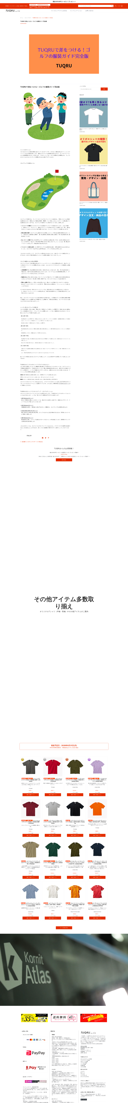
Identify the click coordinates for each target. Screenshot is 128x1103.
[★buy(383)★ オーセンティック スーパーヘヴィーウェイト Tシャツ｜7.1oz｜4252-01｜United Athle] (75, 849)
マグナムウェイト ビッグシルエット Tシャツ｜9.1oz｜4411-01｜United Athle (30, 905)
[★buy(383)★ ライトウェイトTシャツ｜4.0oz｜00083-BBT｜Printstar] (30, 808)
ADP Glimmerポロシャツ (27, 398)
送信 (104, 89)
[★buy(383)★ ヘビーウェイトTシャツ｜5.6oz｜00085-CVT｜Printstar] (52, 766)
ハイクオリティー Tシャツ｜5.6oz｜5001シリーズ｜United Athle (97, 780)
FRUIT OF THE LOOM (75, 911)
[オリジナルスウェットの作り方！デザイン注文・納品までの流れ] (94, 223)
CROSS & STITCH (97, 911)
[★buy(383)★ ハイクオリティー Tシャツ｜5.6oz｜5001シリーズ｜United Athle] (97, 766)
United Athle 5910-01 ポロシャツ (29, 410)
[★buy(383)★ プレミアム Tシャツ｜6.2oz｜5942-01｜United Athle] (52, 849)
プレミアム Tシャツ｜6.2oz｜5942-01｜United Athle (52, 863)
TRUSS (52, 910)
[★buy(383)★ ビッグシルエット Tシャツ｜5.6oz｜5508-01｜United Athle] (75, 766)
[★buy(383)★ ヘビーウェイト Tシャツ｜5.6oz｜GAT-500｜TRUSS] (52, 891)
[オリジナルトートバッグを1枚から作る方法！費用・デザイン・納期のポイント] (94, 186)
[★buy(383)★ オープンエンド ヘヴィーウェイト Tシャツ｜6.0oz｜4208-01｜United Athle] (97, 849)
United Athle (75, 787)
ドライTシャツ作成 (85, 1060)
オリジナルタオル (85, 1076)
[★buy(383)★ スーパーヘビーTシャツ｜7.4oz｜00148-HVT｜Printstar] (97, 808)
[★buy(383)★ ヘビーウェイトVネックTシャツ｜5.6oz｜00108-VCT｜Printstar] (52, 808)
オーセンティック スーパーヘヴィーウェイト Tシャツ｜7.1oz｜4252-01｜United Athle (75, 863)
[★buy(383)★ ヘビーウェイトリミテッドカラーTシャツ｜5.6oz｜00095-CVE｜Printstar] (30, 849)
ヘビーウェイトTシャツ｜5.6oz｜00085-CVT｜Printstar (53, 780)
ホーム (21, 17)
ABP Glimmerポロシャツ (27, 417)
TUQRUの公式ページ (65, 383)
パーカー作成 (84, 1062)
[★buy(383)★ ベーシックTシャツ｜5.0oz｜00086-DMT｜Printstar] (30, 766)
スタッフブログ (28, 17)
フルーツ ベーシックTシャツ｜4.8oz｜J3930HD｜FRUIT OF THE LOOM (75, 905)
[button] (117, 6)
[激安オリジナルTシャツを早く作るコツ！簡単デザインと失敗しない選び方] (94, 112)
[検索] (112, 6)
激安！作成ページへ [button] (31, 794)
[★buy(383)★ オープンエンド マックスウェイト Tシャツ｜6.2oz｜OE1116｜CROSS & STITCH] (97, 891)
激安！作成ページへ (75, 794)
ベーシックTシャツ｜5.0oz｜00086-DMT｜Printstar (30, 780)
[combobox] (94, 6)
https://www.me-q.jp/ (87, 1095)
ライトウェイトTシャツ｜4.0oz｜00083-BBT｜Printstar (31, 822)
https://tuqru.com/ (90, 1082)
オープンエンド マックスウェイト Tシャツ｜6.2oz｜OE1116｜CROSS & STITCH (97, 905)
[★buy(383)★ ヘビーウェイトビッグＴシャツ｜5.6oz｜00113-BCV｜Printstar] (75, 808)
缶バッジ (83, 1072)
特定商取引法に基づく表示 (87, 1047)
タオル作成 (83, 1066)
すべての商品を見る (64, 927)
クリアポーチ (84, 1075)
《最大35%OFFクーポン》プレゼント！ (64, 1)
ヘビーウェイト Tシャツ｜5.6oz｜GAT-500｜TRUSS (53, 904)
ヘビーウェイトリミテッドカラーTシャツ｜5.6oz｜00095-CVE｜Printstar (30, 863)
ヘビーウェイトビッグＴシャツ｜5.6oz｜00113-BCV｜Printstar (75, 822)
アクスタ (83, 1074)
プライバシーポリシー (86, 1050)
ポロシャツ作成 (84, 1061)
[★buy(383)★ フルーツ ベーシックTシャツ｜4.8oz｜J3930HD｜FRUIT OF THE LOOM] (75, 891)
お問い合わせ (84, 1052)
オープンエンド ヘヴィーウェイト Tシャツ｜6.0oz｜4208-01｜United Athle (97, 863)
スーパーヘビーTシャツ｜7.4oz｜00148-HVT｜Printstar (97, 821)
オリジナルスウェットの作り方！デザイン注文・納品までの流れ (92, 239)
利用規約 (83, 1049)
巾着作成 (83, 1065)
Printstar (31, 788)
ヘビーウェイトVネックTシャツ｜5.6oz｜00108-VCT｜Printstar (53, 822)
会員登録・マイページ (86, 1051)
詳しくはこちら (84, 1099)
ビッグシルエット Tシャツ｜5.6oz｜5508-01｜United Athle (75, 780)
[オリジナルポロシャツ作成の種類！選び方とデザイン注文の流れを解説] (94, 149)
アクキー (83, 1071)
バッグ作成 (83, 1064)
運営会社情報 (84, 1046)
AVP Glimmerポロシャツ (27, 405)
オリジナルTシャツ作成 (86, 1059)
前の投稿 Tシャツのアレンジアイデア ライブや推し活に (32, 441)
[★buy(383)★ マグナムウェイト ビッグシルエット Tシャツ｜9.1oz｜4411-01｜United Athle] (30, 891)
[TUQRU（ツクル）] (12, 11)
